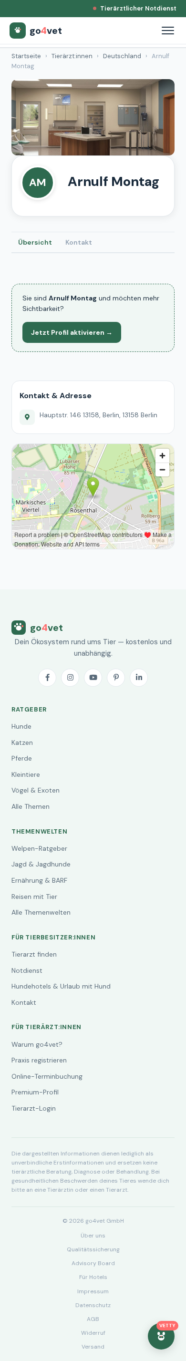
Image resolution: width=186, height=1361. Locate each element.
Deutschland (122, 56)
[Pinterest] (116, 678)
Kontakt (78, 242)
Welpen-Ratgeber (39, 848)
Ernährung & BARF (39, 880)
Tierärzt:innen (72, 56)
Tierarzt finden (34, 954)
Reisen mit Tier (34, 896)
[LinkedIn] (139, 678)
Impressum (93, 1291)
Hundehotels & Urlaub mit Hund (61, 986)
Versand (93, 1347)
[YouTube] (93, 678)
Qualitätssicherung (93, 1249)
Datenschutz (93, 1305)
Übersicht (35, 242)
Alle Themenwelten (41, 912)
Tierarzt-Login (33, 1108)
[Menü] (167, 30)
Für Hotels (93, 1277)
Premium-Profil (35, 1092)
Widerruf (93, 1333)
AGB (93, 1319)
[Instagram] (70, 678)
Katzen (22, 742)
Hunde (21, 726)
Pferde (21, 758)
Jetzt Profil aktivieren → (72, 332)
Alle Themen (30, 806)
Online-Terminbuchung (47, 1076)
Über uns (93, 1235)
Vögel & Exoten (35, 790)
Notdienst (26, 970)
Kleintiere (25, 774)
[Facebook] (47, 678)
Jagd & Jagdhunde (41, 864)
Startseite (26, 56)
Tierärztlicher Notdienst (138, 8)
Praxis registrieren (39, 1060)
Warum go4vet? (36, 1044)
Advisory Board (93, 1263)
